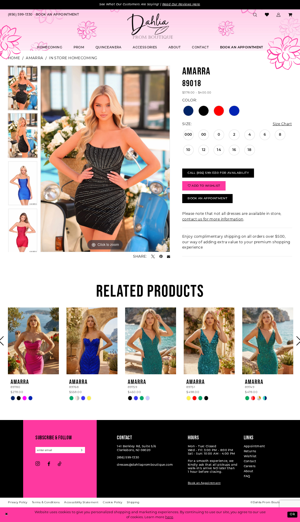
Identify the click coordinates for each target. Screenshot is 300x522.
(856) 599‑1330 (128, 457)
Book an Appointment (204, 483)
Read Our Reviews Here (181, 4)
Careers (250, 466)
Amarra (34, 58)
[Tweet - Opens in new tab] (153, 256)
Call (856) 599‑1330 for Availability (218, 173)
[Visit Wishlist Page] (267, 15)
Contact (250, 461)
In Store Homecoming (73, 58)
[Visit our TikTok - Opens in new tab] (60, 464)
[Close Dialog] (6, 515)
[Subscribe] (82, 450)
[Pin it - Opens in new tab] (161, 256)
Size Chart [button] (282, 124)
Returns (250, 451)
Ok (292, 514)
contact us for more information (212, 219)
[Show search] (255, 15)
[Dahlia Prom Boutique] (150, 26)
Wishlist (250, 456)
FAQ (247, 476)
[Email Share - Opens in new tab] (168, 256)
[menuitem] (20, 15)
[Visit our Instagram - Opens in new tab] (37, 464)
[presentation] (33, 340)
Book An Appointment (207, 198)
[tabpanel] (23, 89)
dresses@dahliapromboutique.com (145, 465)
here (169, 517)
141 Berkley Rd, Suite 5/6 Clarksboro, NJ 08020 (136, 448)
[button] (278, 15)
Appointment (254, 446)
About (248, 471)
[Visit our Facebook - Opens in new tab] (48, 464)
